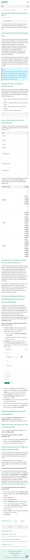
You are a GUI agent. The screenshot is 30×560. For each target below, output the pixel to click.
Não (23, 521)
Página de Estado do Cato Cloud (15, 551)
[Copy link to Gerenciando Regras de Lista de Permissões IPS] (15, 414)
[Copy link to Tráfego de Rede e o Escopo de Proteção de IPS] (15, 86)
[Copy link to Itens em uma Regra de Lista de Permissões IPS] (14, 123)
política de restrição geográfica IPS (13, 473)
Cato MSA (15, 555)
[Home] (4, 2)
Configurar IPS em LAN (7, 544)
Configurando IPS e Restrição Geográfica (11, 539)
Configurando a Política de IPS (9, 534)
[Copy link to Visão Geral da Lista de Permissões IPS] (6, 36)
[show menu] (28, 2)
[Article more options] (27, 10)
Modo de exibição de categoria (9, 10)
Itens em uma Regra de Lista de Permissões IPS (15, 503)
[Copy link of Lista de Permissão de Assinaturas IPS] (6, 15)
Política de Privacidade (15, 553)
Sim (17, 521)
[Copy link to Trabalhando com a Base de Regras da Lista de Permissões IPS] (22, 263)
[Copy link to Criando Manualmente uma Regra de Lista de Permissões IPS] (20, 449)
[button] (23, 186)
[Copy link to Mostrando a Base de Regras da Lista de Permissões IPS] (17, 427)
